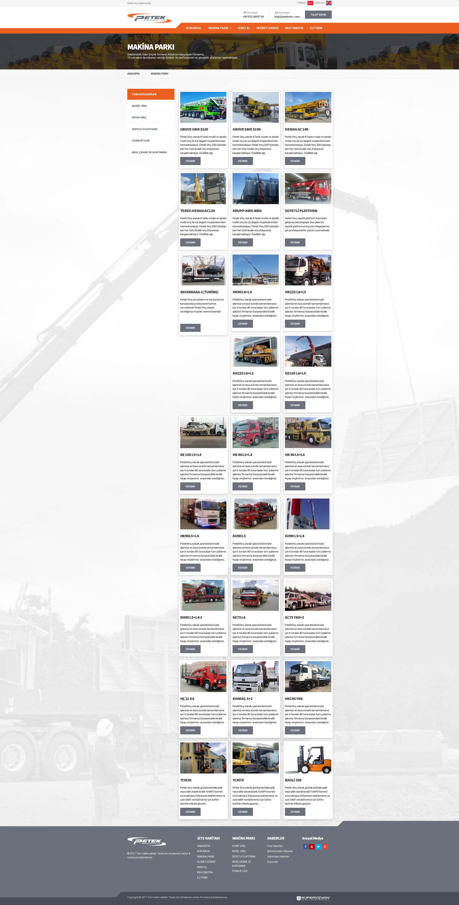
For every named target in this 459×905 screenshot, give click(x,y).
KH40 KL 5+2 (242, 698)
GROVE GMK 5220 (194, 129)
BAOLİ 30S (293, 779)
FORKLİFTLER (141, 140)
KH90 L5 (239, 535)
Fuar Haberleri (275, 846)
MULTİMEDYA (294, 28)
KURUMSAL (194, 28)
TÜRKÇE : (302, 2)
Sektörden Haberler (278, 856)
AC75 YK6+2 (294, 617)
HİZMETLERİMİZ (268, 28)
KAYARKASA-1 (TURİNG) (199, 291)
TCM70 (238, 779)
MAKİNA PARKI (218, 28)
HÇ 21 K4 (187, 698)
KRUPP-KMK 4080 (247, 210)
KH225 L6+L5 (243, 373)
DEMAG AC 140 (296, 129)
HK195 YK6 (293, 698)
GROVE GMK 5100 (247, 129)
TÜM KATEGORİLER (144, 94)
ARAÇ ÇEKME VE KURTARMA (149, 152)
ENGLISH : (320, 2)
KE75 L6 (239, 617)
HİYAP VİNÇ (139, 117)
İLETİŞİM (316, 28)
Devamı (190, 161)
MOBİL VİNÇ (139, 105)
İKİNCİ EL (244, 28)
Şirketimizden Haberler (280, 851)
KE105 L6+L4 (295, 373)
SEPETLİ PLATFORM (301, 210)
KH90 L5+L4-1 (191, 617)
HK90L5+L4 (189, 535)
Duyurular (272, 861)
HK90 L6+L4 (242, 291)
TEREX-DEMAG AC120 (197, 210)
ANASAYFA (133, 73)
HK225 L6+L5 (295, 291)
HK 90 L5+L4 (242, 454)
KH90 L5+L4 (294, 535)
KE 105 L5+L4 (190, 454)
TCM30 (185, 779)
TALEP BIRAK (318, 14)
